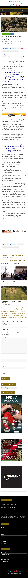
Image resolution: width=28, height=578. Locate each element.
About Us (3, 557)
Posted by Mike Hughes (14, 41)
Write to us (3, 543)
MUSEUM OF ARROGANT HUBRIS (9, 564)
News (12, 33)
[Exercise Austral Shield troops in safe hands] (14, 308)
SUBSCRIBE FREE (5, 561)
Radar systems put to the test (16, 261)
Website (3, 373)
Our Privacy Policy (5, 559)
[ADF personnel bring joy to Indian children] (14, 286)
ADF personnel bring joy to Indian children (12, 302)
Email (2, 366)
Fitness (2, 534)
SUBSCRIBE (3, 541)
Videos (2, 536)
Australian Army (6, 33)
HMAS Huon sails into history (10, 281)
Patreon (13, 507)
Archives (3, 539)
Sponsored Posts (5, 554)
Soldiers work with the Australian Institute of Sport (12, 256)
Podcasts (3, 532)
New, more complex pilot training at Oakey (16, 3)
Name (2, 358)
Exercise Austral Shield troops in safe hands (13, 322)
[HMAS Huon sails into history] (14, 267)
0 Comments (9, 43)
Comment (4, 337)
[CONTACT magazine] (2, 10)
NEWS (2, 527)
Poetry (2, 529)
